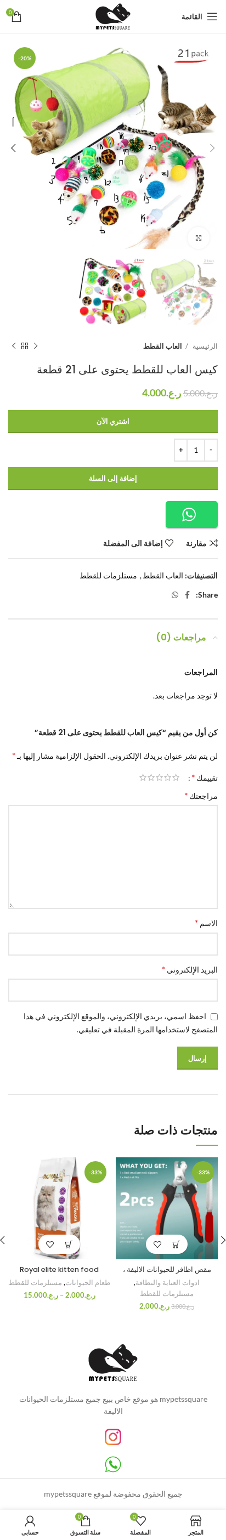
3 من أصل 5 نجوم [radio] (159, 777)
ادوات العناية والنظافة (167, 1282)
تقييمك (204, 777)
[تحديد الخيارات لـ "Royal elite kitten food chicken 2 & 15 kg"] (68, 1244)
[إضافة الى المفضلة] (157, 1244)
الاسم (206, 922)
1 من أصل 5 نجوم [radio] (176, 777)
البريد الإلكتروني (190, 969)
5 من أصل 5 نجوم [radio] (143, 777)
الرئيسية (204, 346)
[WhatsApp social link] (175, 595)
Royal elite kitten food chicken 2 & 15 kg (59, 1274)
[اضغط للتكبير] (199, 238)
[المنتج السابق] (35, 345)
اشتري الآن (113, 421)
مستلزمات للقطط (108, 575)
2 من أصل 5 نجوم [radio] (167, 777)
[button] (192, 514)
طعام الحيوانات (87, 1282)
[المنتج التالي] (13, 345)
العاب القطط (162, 346)
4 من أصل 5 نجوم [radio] (151, 777)
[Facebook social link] (187, 595)
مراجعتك (201, 795)
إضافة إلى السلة (113, 478)
